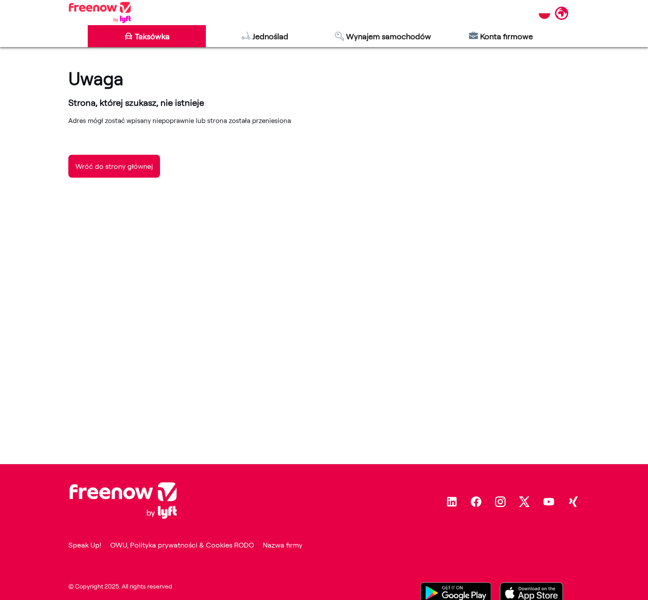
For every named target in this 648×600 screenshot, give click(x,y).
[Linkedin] (451, 501)
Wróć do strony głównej (114, 166)
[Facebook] (476, 501)
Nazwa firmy (282, 544)
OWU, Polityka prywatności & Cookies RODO (182, 544)
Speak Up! (84, 544)
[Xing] (573, 501)
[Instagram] (500, 501)
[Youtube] (548, 501)
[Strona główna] (99, 12)
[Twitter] (524, 501)
